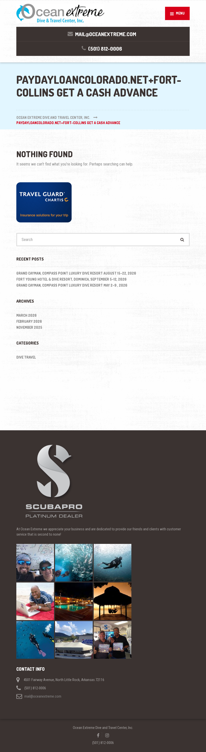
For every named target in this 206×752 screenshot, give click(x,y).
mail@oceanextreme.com (42, 696)
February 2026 (29, 321)
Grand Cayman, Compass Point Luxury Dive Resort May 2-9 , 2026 (71, 285)
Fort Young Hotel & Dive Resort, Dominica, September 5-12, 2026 (71, 279)
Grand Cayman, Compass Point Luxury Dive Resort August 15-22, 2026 (76, 273)
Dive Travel (26, 357)
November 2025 (29, 327)
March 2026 (26, 315)
